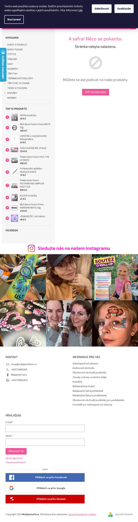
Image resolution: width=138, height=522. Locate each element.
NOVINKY (12, 98)
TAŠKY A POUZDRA (17, 88)
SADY (10, 64)
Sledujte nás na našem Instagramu (74, 248)
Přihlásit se (16, 451)
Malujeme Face (19, 375)
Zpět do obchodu (95, 92)
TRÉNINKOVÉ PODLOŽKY (20, 78)
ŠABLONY (12, 59)
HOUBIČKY (12, 69)
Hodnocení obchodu (83, 368)
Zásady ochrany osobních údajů (89, 377)
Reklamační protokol (84, 386)
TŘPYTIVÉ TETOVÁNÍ (18, 83)
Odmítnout (102, 9)
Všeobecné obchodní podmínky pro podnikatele (98, 400)
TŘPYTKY (12, 74)
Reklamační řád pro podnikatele (90, 395)
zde (80, 10)
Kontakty (77, 382)
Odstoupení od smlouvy (85, 363)
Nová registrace (14, 458)
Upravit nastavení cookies (82, 514)
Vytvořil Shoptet (124, 514)
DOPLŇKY (12, 93)
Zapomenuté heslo (16, 462)
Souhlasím (124, 9)
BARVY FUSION (15, 49)
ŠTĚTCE (11, 54)
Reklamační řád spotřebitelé (88, 391)
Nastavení (14, 19)
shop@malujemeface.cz (24, 364)
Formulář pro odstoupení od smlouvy (92, 405)
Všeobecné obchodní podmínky (90, 372)
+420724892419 (19, 369)
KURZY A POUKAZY (17, 45)
